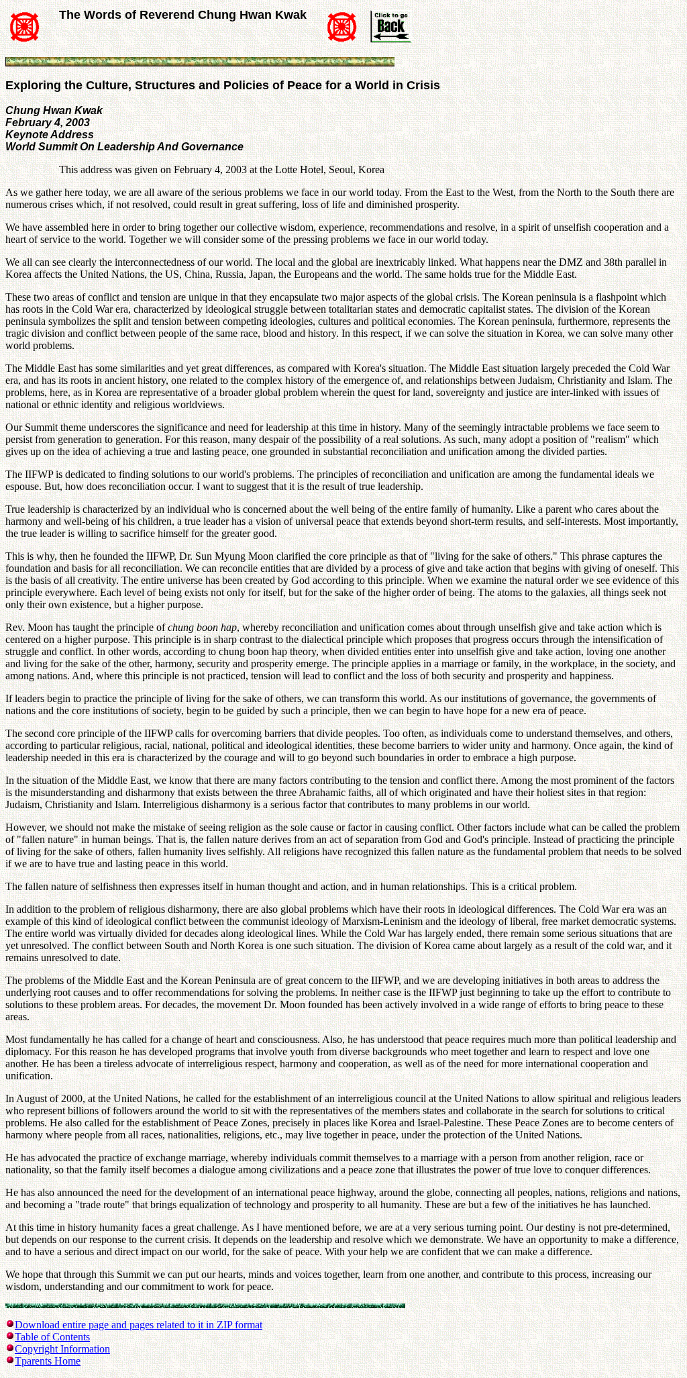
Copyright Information (62, 1349)
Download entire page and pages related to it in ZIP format (138, 1324)
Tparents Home (48, 1361)
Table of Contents (52, 1336)
